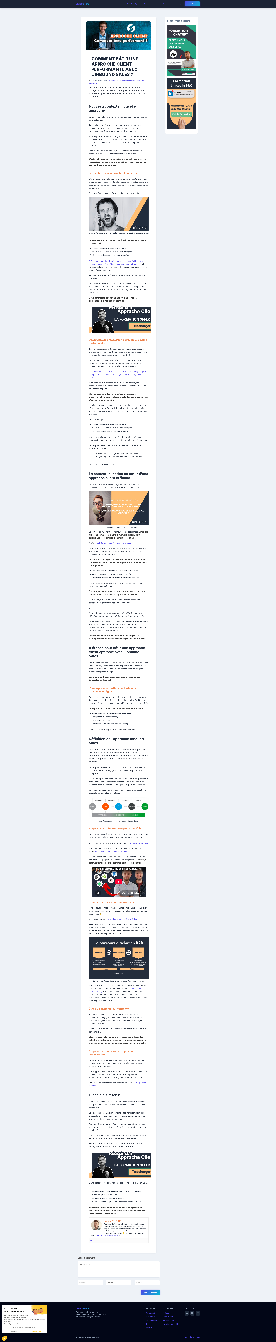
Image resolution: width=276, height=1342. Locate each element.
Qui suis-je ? (123, 4)
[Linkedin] (91, 1241)
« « (107, 1235)
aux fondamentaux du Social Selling (121, 919)
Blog (179, 4)
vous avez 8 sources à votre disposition (112, 851)
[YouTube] (187, 1313)
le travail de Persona (139, 843)
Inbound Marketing (132, 80)
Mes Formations (150, 4)
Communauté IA (168, 1317)
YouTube (166, 1313)
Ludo (82, 4)
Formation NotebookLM (171, 1324)
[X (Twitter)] (198, 1313)
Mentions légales (188, 1337)
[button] (4, 1338)
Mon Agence (136, 4)
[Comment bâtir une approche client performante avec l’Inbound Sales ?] (118, 35)
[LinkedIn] (192, 1313)
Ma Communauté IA (167, 4)
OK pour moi (36, 1331)
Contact (149, 1328)
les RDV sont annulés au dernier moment (114, 543)
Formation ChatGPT (170, 1320)
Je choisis (13, 1331)
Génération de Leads (117, 80)
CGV (198, 1337)
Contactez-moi (192, 4)
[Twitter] (94, 1241)
